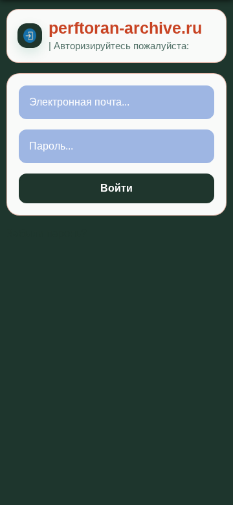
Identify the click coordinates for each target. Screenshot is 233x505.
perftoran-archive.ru (125, 28)
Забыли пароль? (46, 233)
